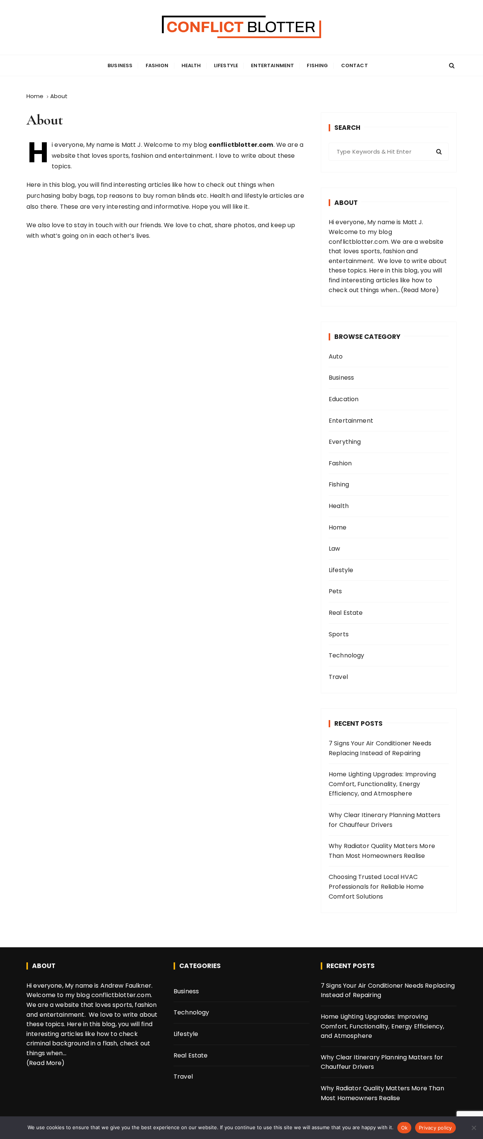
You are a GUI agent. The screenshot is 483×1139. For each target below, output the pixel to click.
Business (120, 65)
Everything (345, 441)
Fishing (317, 65)
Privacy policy (435, 1128)
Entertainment (272, 65)
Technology (347, 655)
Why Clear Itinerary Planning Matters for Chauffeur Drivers (384, 820)
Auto (336, 356)
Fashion (157, 65)
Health (191, 65)
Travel (338, 677)
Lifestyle (226, 65)
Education (343, 399)
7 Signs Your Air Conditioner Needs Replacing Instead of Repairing (380, 748)
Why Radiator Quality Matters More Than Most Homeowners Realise (382, 851)
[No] (473, 1127)
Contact (354, 65)
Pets (335, 591)
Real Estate (346, 612)
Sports (339, 634)
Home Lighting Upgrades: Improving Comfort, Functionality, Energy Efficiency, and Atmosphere (382, 784)
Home (338, 527)
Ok (404, 1128)
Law (334, 548)
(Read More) (420, 290)
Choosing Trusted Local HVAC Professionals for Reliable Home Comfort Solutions (376, 886)
